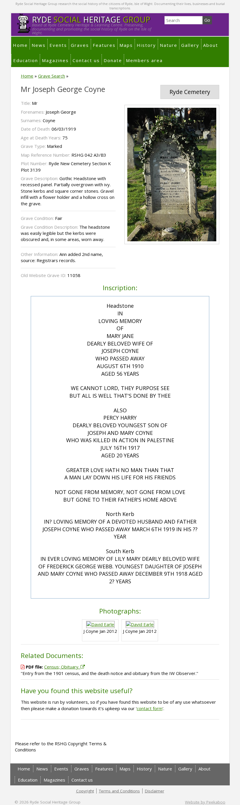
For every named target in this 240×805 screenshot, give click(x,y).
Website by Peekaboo (205, 802)
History (146, 45)
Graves (80, 45)
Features (104, 45)
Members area (144, 60)
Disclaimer (154, 791)
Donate (113, 60)
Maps (126, 45)
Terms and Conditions (119, 791)
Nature (168, 45)
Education (25, 60)
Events (58, 45)
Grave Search (51, 76)
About (210, 45)
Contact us (86, 60)
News (39, 45)
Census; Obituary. (62, 667)
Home (20, 45)
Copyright (85, 791)
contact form (149, 708)
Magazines (55, 60)
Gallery (190, 45)
